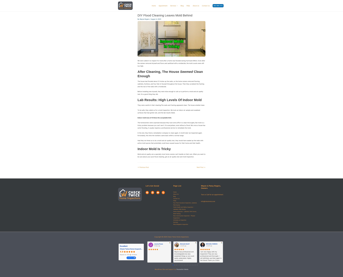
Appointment (163, 6)
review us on (130, 257)
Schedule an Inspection (179, 220)
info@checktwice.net (208, 201)
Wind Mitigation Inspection (180, 224)
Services (173, 6)
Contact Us (206, 6)
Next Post (201, 167)
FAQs (188, 6)
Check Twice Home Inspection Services (135, 249)
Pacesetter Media (182, 269)
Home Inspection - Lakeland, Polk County (184, 211)
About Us (196, 6)
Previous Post (143, 167)
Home (154, 6)
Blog (182, 6)
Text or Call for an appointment (212, 194)
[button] (218, 5)
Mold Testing (177, 213)
